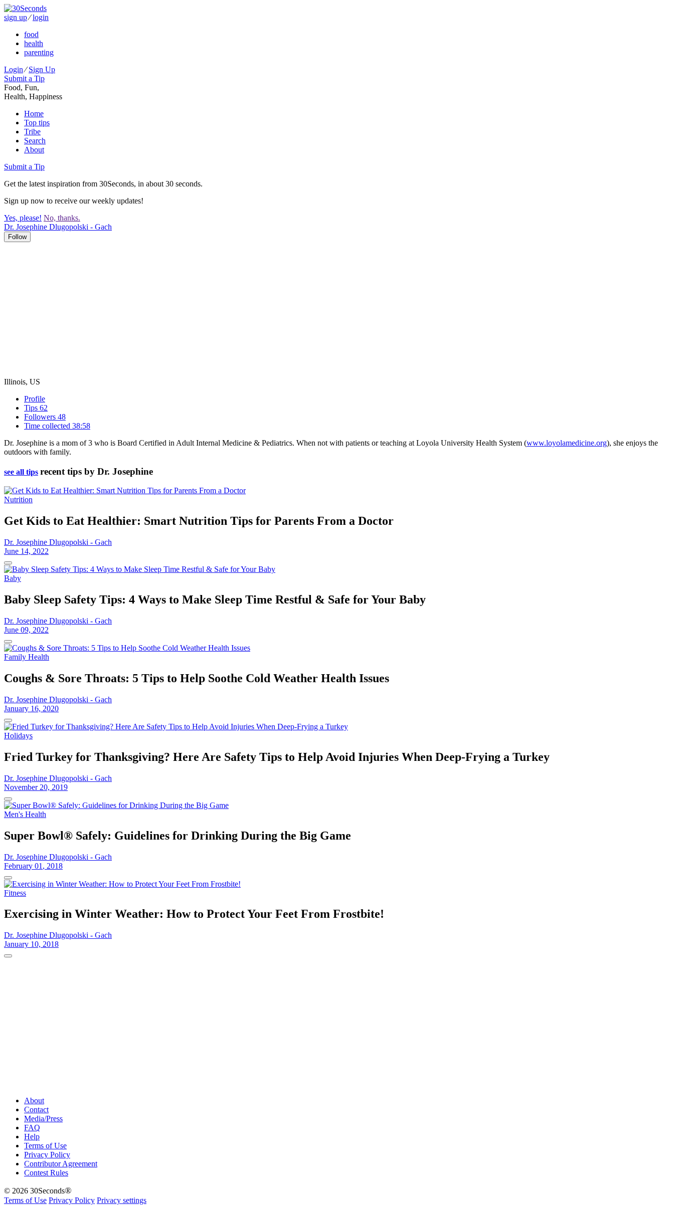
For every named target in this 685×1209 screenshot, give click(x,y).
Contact (36, 1109)
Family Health (26, 657)
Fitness (15, 893)
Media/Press (43, 1118)
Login (13, 69)
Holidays (18, 735)
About (34, 149)
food (31, 34)
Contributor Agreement (60, 1163)
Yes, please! (23, 218)
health (33, 43)
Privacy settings (121, 1200)
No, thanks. (62, 218)
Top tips (37, 122)
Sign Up (42, 69)
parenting (39, 52)
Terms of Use (45, 1145)
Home (34, 113)
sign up (15, 17)
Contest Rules (46, 1172)
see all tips (21, 472)
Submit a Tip (24, 78)
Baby (12, 578)
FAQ (32, 1127)
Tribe (32, 131)
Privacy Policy (47, 1154)
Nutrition (18, 499)
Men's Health (25, 814)
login (41, 17)
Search (35, 140)
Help (32, 1136)
